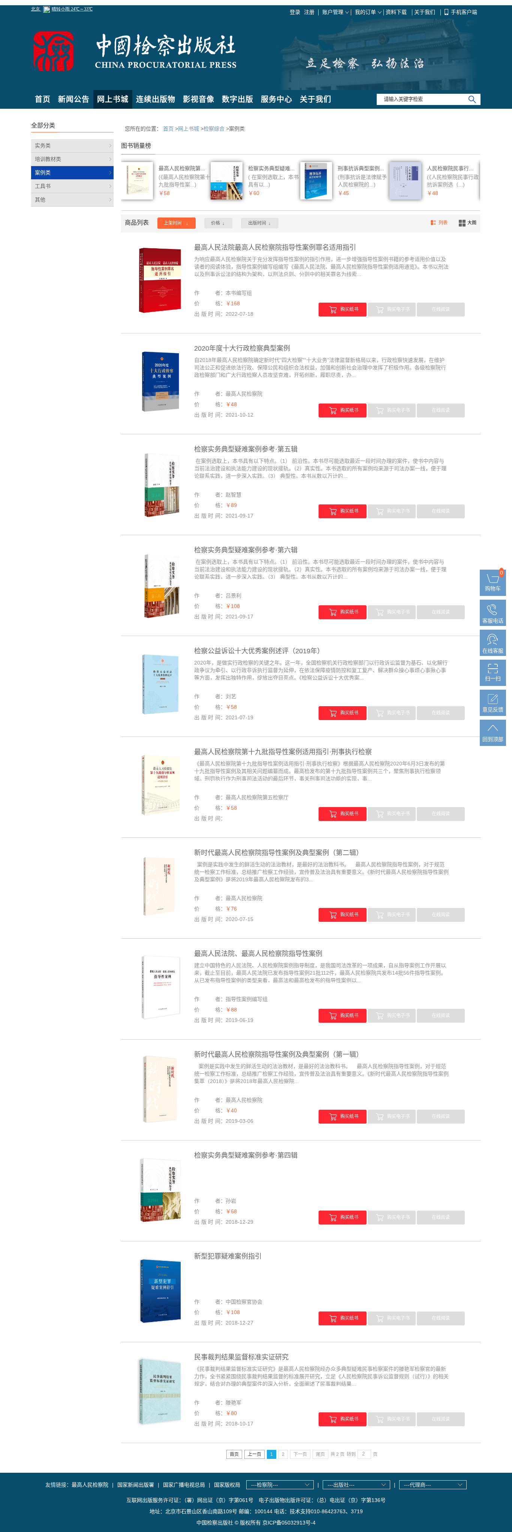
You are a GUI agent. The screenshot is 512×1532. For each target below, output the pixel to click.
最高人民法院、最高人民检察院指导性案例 (258, 953)
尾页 (320, 1454)
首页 (43, 99)
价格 (218, 223)
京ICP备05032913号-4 (289, 1523)
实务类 (43, 146)
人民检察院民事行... (450, 168)
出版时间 (259, 223)
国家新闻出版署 (135, 1485)
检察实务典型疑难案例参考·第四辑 (246, 1155)
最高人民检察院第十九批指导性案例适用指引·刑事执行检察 (283, 752)
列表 (443, 222)
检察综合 (214, 129)
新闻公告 (74, 99)
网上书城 (113, 99)
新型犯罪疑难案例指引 (228, 1256)
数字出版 (237, 99)
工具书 (43, 186)
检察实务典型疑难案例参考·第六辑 (246, 550)
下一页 (300, 1454)
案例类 (43, 173)
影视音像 (198, 99)
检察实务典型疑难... (271, 168)
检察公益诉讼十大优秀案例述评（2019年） (259, 651)
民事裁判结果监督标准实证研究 (241, 1357)
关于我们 (425, 12)
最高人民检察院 (90, 1485)
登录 (295, 12)
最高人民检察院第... (182, 168)
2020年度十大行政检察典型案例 (242, 348)
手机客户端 (464, 12)
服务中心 (276, 99)
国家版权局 (227, 1485)
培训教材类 (48, 159)
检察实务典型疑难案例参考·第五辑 (246, 449)
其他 (40, 200)
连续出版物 (155, 99)
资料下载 (397, 12)
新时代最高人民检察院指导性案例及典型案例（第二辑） (278, 853)
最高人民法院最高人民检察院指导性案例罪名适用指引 (275, 247)
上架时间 (176, 223)
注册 (309, 12)
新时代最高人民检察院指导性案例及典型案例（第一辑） (278, 1054)
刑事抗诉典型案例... (361, 168)
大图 (471, 222)
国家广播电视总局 (184, 1485)
